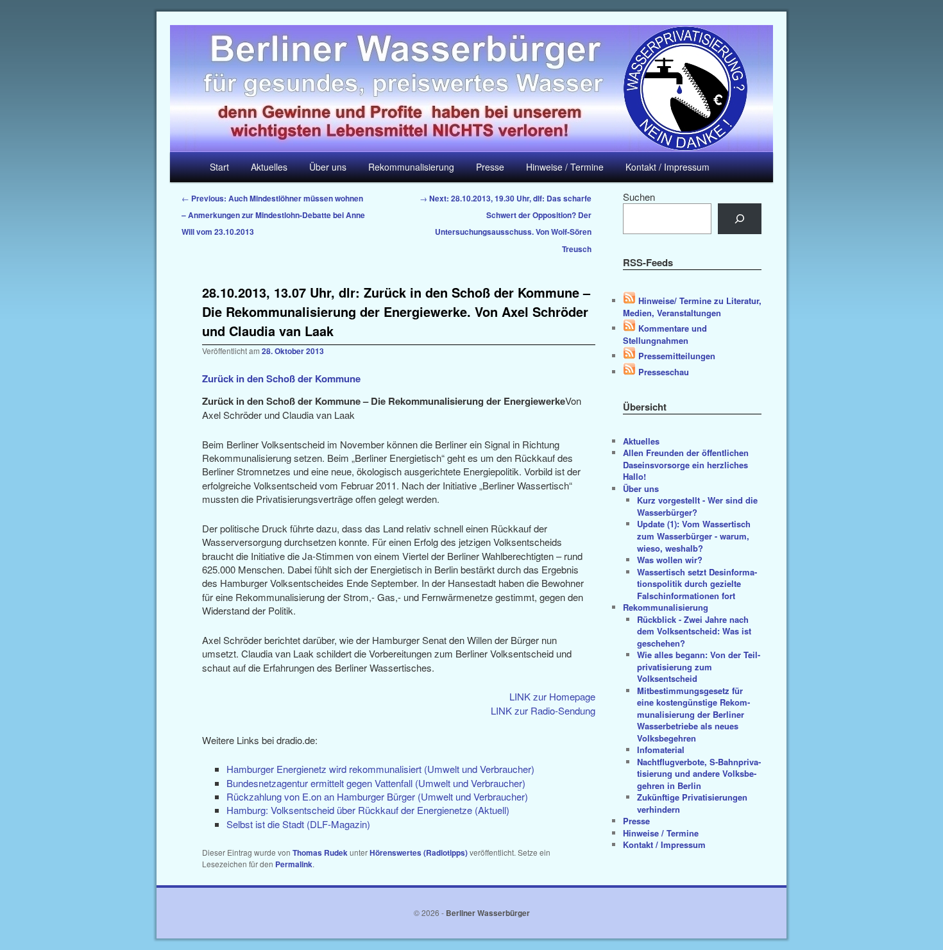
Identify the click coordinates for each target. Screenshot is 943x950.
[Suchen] (739, 218)
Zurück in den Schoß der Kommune (281, 378)
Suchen (639, 196)
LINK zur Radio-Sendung (543, 710)
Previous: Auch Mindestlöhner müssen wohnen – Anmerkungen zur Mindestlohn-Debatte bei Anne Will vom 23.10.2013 (273, 215)
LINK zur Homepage (552, 696)
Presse (490, 166)
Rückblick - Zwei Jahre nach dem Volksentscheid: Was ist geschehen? (694, 631)
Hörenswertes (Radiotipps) (419, 852)
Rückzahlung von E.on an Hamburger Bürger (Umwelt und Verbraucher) (377, 796)
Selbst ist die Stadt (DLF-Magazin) (298, 824)
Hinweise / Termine (565, 166)
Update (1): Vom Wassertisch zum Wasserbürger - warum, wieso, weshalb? (694, 536)
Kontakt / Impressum (667, 166)
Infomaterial (660, 749)
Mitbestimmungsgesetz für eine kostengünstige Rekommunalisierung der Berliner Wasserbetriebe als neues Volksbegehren (693, 714)
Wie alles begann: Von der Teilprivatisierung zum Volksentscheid (698, 666)
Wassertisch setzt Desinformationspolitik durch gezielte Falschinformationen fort (697, 584)
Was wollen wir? (669, 560)
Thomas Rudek (320, 852)
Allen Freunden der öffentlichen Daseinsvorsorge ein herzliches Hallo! (686, 464)
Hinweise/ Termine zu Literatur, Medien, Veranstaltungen (692, 306)
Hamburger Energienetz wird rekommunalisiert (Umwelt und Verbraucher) (380, 769)
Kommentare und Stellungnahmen (665, 334)
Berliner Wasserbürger (488, 913)
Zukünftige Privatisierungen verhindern (692, 803)
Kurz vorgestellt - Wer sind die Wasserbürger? (697, 506)
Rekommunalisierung (411, 166)
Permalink (293, 864)
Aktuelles (269, 166)
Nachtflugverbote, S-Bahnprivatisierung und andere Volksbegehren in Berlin (699, 774)
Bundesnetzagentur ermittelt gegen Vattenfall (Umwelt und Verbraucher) (375, 783)
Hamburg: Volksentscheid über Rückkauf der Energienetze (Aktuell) (367, 810)
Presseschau (662, 372)
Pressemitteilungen (675, 356)
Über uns (327, 166)
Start (219, 166)
